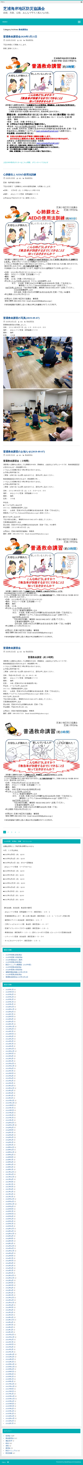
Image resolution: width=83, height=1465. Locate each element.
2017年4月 (9, 1192)
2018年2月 (9, 1169)
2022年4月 (10, 1078)
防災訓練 (9, 1453)
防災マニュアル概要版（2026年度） (19, 965)
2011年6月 (9, 1325)
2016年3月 (9, 1221)
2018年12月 (10, 1147)
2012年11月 (10, 1300)
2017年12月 (10, 1172)
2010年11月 (10, 1335)
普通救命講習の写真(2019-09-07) (21, 318)
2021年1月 (9, 1098)
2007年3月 (10, 1394)
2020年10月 (10, 1103)
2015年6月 (9, 1241)
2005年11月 (10, 1416)
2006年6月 (10, 1406)
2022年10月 (10, 1066)
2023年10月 (10, 1051)
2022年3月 (9, 1081)
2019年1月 (9, 1145)
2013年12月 (10, 1275)
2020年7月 (10, 1108)
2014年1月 (9, 1273)
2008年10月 (10, 1367)
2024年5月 (10, 1036)
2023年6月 (10, 1054)
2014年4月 (9, 1266)
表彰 (7, 1446)
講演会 (8, 1448)
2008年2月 (10, 1379)
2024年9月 (10, 1029)
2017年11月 (10, 1174)
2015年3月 (9, 1243)
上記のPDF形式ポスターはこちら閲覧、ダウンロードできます (25, 162)
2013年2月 (9, 1295)
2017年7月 (9, 1184)
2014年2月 (9, 1270)
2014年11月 (10, 1248)
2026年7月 (10, 990)
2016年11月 (10, 1201)
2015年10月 (10, 1234)
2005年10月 (10, 1418)
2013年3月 (9, 1293)
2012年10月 (10, 1303)
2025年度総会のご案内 (14, 960)
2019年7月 (9, 1132)
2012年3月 (9, 1312)
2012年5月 (9, 1310)
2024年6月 (10, 1034)
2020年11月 (10, 1100)
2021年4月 (9, 1095)
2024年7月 (10, 1031)
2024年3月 (10, 1041)
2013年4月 (9, 1290)
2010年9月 (10, 1340)
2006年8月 (10, 1404)
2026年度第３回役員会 (14, 957)
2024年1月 (9, 1046)
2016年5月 (9, 1216)
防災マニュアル (11, 1451)
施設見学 (9, 1441)
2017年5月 (9, 1189)
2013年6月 (9, 1285)
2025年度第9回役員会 (14, 974)
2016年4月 (10, 1219)
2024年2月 (10, 1044)
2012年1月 (9, 1315)
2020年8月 (10, 1105)
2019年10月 (10, 1125)
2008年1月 (10, 1381)
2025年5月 (9, 1019)
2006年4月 (10, 1411)
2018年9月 (10, 1155)
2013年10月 (10, 1278)
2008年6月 (10, 1372)
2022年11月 (10, 1063)
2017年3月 (9, 1194)
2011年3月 (9, 1332)
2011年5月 (9, 1327)
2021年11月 (10, 1086)
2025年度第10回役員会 (14, 970)
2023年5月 (9, 1056)
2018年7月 (9, 1160)
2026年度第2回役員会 (14, 962)
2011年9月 (9, 1322)
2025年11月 (10, 1007)
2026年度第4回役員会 (14, 955)
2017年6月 (9, 1187)
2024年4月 (10, 1039)
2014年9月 (10, 1253)
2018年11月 (10, 1150)
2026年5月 (10, 994)
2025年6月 (10, 1017)
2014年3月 (9, 1268)
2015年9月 (9, 1236)
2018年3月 (9, 1167)
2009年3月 (10, 1362)
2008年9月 (10, 1369)
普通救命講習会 (12, 648)
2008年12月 (10, 1364)
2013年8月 (9, 1283)
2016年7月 (9, 1211)
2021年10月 (10, 1088)
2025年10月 (10, 1009)
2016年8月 (10, 1209)
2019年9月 (10, 1127)
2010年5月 (9, 1347)
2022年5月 (9, 1076)
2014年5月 (9, 1263)
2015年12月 (10, 1229)
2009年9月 (10, 1357)
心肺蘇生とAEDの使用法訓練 (19, 174)
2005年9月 (10, 1421)
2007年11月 (10, 1384)
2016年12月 (10, 1199)
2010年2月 (9, 1352)
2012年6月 (9, 1307)
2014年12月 (10, 1246)
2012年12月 (10, 1298)
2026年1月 (9, 1004)
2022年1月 (9, 1083)
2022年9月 (10, 1068)
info (20, 40)
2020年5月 (10, 1113)
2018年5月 (9, 1162)
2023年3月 (9, 1058)
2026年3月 (10, 999)
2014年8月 (9, 1256)
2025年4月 (10, 1022)
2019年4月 (10, 1137)
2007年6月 (10, 1391)
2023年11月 (10, 1049)
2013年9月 (9, 1280)
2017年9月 (9, 1179)
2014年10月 (10, 1251)
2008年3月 (10, 1377)
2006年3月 (10, 1414)
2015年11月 (10, 1231)
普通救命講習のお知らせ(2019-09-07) (24, 451)
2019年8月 (10, 1130)
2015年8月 (9, 1238)
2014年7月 (9, 1258)
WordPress (67, 1462)
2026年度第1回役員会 (14, 967)
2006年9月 (10, 1401)
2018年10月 (10, 1152)
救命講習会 (29, 40)
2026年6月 (10, 992)
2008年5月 (10, 1374)
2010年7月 (9, 1342)
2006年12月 (10, 1396)
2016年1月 (9, 1226)
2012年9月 (9, 1305)
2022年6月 (10, 1073)
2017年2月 (9, 1197)
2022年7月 (9, 1071)
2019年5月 (9, 1135)
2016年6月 (10, 1214)
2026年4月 (10, 997)
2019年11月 (10, 1123)
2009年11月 (10, 1354)
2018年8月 (9, 1157)
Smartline (77, 1462)
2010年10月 (10, 1337)
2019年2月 (9, 1142)
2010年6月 (10, 1344)
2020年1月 (9, 1120)
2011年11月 (9, 1317)
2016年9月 (10, 1206)
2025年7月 (9, 1014)
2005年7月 (10, 1423)
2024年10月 (10, 1026)
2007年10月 (10, 1386)
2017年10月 (10, 1177)
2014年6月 (10, 1261)
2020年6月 (10, 1110)
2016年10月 (10, 1204)
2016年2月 (9, 1224)
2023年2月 (9, 1061)
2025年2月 (9, 1024)
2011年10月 (10, 1320)
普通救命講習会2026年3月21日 (20, 36)
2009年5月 (10, 1359)
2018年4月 (9, 1164)
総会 (7, 1443)
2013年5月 (9, 1288)
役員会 (8, 1436)
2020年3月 (10, 1115)
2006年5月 (10, 1409)
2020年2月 (10, 1118)
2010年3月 (9, 1349)
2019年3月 (9, 1140)
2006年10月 (10, 1399)
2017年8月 (9, 1182)
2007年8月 (10, 1389)
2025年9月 (10, 1012)
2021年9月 (9, 1091)
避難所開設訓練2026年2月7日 (16, 972)
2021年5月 (9, 1093)
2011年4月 (9, 1330)
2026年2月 (10, 1002)
